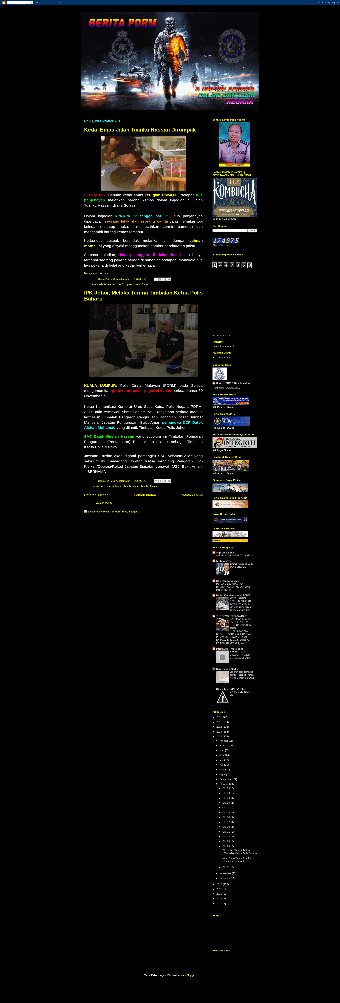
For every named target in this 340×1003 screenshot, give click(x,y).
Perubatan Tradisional (229, 648)
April (222, 755)
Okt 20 (226, 826)
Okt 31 (226, 867)
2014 (219, 731)
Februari (224, 745)
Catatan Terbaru (97, 495)
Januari (223, 740)
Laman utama (145, 495)
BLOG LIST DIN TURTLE (230, 688)
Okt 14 (226, 817)
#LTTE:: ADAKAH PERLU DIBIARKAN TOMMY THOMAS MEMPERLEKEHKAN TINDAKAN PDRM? (241, 604)
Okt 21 (226, 831)
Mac (222, 750)
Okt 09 (226, 798)
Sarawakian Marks (227, 668)
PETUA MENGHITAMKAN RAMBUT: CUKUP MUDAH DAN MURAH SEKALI (233, 586)
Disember (225, 878)
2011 (219, 717)
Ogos (222, 774)
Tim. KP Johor (131, 486)
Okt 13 (226, 812)
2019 (219, 898)
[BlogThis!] (159, 279)
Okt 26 (226, 841)
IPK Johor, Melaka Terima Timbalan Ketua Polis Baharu (239, 852)
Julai (222, 769)
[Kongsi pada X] (163, 279)
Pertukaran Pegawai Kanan (107, 486)
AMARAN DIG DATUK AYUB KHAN (234, 555)
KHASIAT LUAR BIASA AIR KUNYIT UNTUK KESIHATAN (240, 654)
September (226, 779)
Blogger (191, 975)
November (225, 873)
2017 (219, 889)
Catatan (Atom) (104, 502)
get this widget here (221, 335)
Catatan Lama (191, 495)
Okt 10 (226, 802)
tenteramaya (223, 560)
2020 (219, 903)
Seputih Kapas (225, 552)
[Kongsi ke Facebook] (166, 279)
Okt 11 (226, 807)
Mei (221, 760)
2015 (219, 736)
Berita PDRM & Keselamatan (233, 383)
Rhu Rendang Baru (227, 580)
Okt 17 (226, 822)
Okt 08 (226, 793)
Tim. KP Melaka (149, 486)
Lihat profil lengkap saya (226, 387)
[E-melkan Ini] (156, 279)
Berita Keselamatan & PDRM (233, 595)
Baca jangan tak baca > (97, 273)
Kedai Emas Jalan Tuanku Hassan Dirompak (140, 130)
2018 (219, 893)
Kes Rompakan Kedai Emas (132, 284)
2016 (219, 884)
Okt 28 (226, 846)
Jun (221, 764)
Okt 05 (226, 788)
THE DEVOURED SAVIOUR (231, 616)
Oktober (224, 784)
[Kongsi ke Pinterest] (169, 279)
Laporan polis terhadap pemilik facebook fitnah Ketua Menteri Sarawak (242, 674)
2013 (219, 726)
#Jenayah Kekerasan (103, 284)
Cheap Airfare (220, 245)
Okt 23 (226, 836)
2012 (219, 722)
